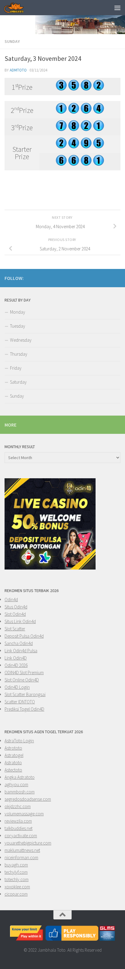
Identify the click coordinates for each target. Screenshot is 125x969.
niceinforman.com (21, 857)
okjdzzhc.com (18, 806)
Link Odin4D (16, 658)
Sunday (12, 41)
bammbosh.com (20, 792)
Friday (16, 368)
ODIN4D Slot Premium (24, 672)
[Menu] (117, 7)
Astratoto (13, 762)
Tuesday (17, 326)
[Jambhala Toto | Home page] (17, 7)
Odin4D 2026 (16, 665)
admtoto (18, 70)
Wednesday (21, 340)
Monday (17, 312)
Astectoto (13, 770)
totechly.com (17, 879)
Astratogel (14, 755)
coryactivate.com (21, 835)
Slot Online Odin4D (22, 680)
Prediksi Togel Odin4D (24, 709)
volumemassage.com (24, 814)
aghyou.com (16, 784)
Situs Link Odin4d (20, 621)
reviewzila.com (18, 821)
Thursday (18, 354)
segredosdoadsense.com (28, 799)
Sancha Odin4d (19, 643)
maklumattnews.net (22, 850)
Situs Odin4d (16, 607)
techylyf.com (16, 872)
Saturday (18, 382)
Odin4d (11, 599)
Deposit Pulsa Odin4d (24, 636)
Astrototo (13, 748)
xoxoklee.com (17, 887)
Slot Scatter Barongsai (25, 694)
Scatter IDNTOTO (20, 702)
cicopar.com (16, 894)
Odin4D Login (17, 687)
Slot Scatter (15, 629)
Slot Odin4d (15, 614)
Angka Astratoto (20, 777)
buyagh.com (16, 865)
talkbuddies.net (18, 828)
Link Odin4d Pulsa (21, 651)
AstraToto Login (19, 741)
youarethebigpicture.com (28, 843)
